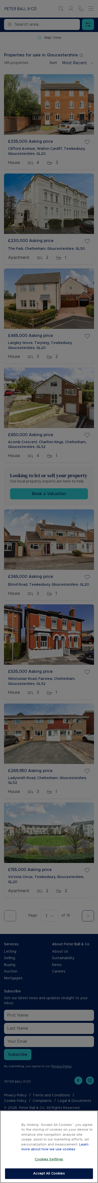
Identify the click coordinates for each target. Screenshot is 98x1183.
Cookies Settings (49, 1159)
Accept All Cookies (49, 1173)
